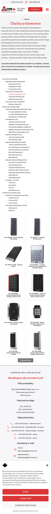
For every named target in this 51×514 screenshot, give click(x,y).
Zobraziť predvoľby (25, 505)
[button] (47, 465)
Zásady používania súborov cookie (25, 511)
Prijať (25, 491)
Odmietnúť (25, 498)
